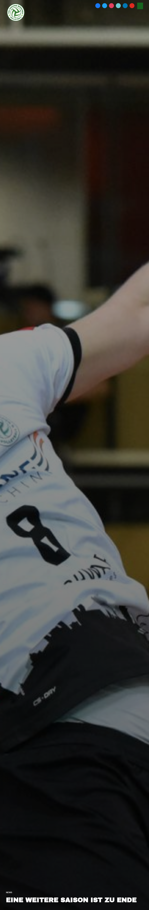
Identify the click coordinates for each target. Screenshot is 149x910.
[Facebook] (97, 5)
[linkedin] (125, 5)
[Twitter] (104, 5)
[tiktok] (118, 5)
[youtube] (132, 5)
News (9, 892)
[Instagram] (111, 5)
